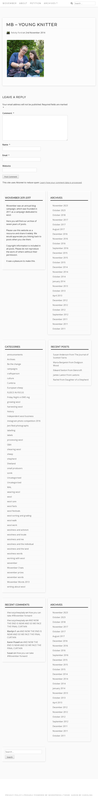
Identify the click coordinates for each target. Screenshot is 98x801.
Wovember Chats (15, 567)
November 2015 (60, 257)
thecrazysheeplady (16, 612)
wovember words (15, 577)
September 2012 (60, 314)
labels (10, 435)
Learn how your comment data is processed (61, 182)
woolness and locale (16, 534)
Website (6, 166)
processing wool (15, 439)
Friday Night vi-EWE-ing (18, 397)
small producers (14, 468)
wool (9, 496)
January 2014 (59, 281)
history (10, 411)
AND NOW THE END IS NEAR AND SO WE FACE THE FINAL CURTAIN (24, 623)
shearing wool (14, 449)
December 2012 (60, 300)
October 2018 (59, 215)
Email (5, 155)
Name (6, 144)
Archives (11, 359)
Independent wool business (20, 416)
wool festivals (13, 511)
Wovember (10, 3)
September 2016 (60, 248)
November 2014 (60, 271)
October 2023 (59, 210)
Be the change (14, 364)
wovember (12, 563)
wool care (11, 501)
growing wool (13, 402)
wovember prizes (15, 572)
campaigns (12, 368)
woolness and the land (18, 548)
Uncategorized (14, 482)
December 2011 (60, 319)
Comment (8, 113)
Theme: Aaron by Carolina (78, 795)
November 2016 (60, 238)
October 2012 (59, 309)
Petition (35, 3)
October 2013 (59, 290)
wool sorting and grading (19, 515)
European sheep (15, 387)
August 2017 (59, 229)
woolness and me (15, 539)
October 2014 (59, 276)
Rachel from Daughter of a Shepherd (70, 379)
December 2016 (60, 234)
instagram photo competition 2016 (23, 421)
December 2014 (60, 267)
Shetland (11, 463)
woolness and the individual (20, 544)
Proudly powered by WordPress (42, 795)
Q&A (9, 444)
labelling (11, 430)
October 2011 (59, 328)
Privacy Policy (13, 795)
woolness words (15, 553)
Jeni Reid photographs (18, 425)
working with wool (16, 558)
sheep (10, 454)
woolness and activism (17, 529)
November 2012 (60, 305)
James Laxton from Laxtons (66, 375)
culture (10, 378)
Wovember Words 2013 (18, 582)
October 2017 (59, 224)
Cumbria (11, 383)
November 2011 (60, 324)
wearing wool (13, 492)
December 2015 (60, 253)
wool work (12, 525)
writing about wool (16, 586)
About (23, 3)
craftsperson (13, 373)
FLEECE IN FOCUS (15, 392)
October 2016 (59, 243)
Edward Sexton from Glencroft (67, 370)
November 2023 (60, 205)
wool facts (12, 506)
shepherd (11, 458)
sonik (9, 473)
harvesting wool (15, 406)
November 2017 (60, 219)
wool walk (12, 520)
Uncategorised (14, 477)
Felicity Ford (16, 32)
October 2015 (59, 262)
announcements (15, 354)
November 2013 (60, 286)
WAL (9, 487)
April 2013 (57, 295)
